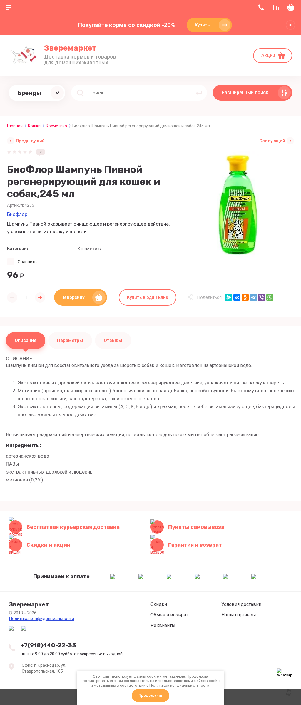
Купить (202, 25)
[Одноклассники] (245, 297)
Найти (199, 92)
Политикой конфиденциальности (179, 685)
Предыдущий (30, 141)
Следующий (272, 141)
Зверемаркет (70, 48)
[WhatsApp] (269, 297)
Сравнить (27, 261)
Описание (25, 340)
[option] (238, 205)
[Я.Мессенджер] (228, 297)
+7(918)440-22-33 (48, 645)
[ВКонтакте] (236, 297)
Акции (268, 55)
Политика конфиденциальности (41, 618)
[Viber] (261, 297)
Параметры (70, 340)
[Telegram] (253, 297)
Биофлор (17, 214)
